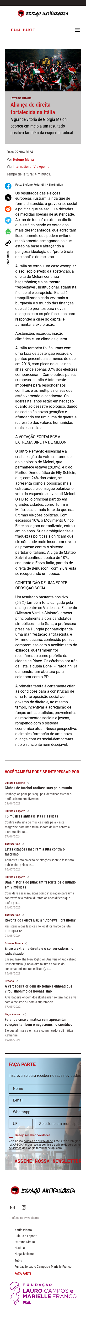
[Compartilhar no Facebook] (8, 186)
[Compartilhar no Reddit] (8, 209)
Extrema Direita (21, 98)
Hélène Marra (23, 159)
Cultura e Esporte (15, 783)
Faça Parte (23, 29)
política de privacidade (38, 1141)
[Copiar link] (8, 243)
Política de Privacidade (24, 1218)
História (9, 981)
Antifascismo (12, 844)
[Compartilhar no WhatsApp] (8, 231)
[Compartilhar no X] (8, 197)
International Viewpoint (31, 166)
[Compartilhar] (28, 783)
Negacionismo (13, 1014)
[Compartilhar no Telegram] (8, 220)
